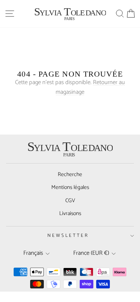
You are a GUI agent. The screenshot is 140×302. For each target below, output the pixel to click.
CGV (70, 200)
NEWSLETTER (68, 235)
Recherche (70, 174)
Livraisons (70, 213)
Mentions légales (70, 187)
